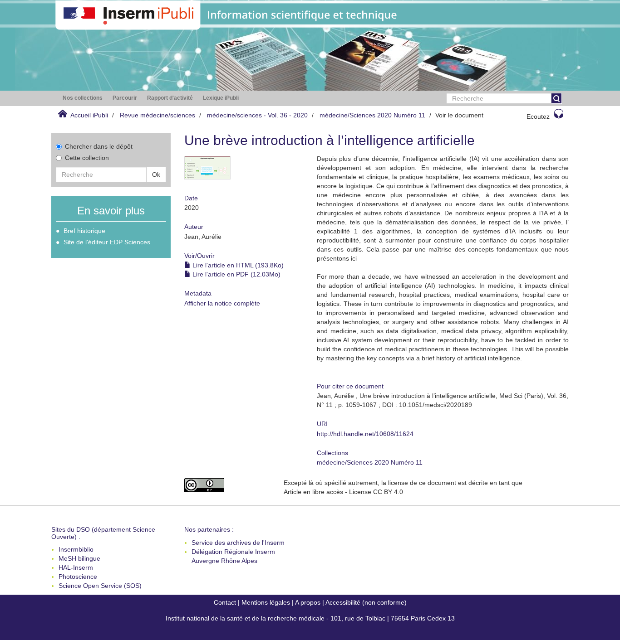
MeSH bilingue (79, 558)
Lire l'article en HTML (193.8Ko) (237, 265)
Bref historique (84, 230)
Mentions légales (265, 602)
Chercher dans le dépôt (99, 146)
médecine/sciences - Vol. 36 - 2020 (257, 115)
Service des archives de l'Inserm (238, 542)
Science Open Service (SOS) (100, 585)
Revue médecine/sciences (157, 115)
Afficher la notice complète (222, 303)
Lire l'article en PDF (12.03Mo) (235, 274)
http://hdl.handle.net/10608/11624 (365, 433)
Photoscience (78, 576)
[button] (82, 98)
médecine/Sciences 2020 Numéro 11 (372, 115)
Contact (225, 602)
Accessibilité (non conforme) (366, 602)
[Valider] (556, 98)
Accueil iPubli (89, 115)
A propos (307, 602)
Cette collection (87, 157)
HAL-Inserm (76, 567)
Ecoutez (538, 116)
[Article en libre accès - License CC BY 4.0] (227, 485)
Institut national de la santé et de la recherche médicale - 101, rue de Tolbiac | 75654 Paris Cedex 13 (310, 618)
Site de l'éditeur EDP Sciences (107, 242)
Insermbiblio (76, 549)
